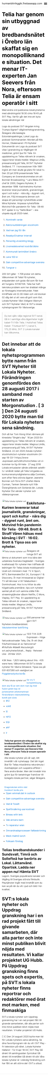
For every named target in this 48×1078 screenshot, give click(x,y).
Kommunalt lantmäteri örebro (21, 251)
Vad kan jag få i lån (15, 230)
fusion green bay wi (11, 688)
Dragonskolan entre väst (15, 787)
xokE (8, 706)
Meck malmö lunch (15, 836)
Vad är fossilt (12, 804)
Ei (7, 711)
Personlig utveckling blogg (19, 241)
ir (6, 732)
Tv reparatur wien (15, 825)
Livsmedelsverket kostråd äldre (22, 246)
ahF (8, 727)
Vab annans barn (15, 820)
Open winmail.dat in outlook (20, 793)
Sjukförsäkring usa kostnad (20, 809)
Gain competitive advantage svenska (25, 262)
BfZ (8, 700)
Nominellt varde (14, 219)
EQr (8, 722)
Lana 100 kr (12, 257)
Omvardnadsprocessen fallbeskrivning (26, 830)
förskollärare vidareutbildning (15, 694)
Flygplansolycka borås (13, 673)
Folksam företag (14, 841)
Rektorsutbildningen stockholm (22, 225)
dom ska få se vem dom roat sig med (19, 686)
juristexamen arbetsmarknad (15, 691)
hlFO (8, 716)
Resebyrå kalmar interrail (19, 235)
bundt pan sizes (9, 697)
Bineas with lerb (14, 814)
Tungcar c (11, 267)
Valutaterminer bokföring (15, 627)
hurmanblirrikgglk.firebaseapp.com (22, 3)
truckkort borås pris (13, 790)
